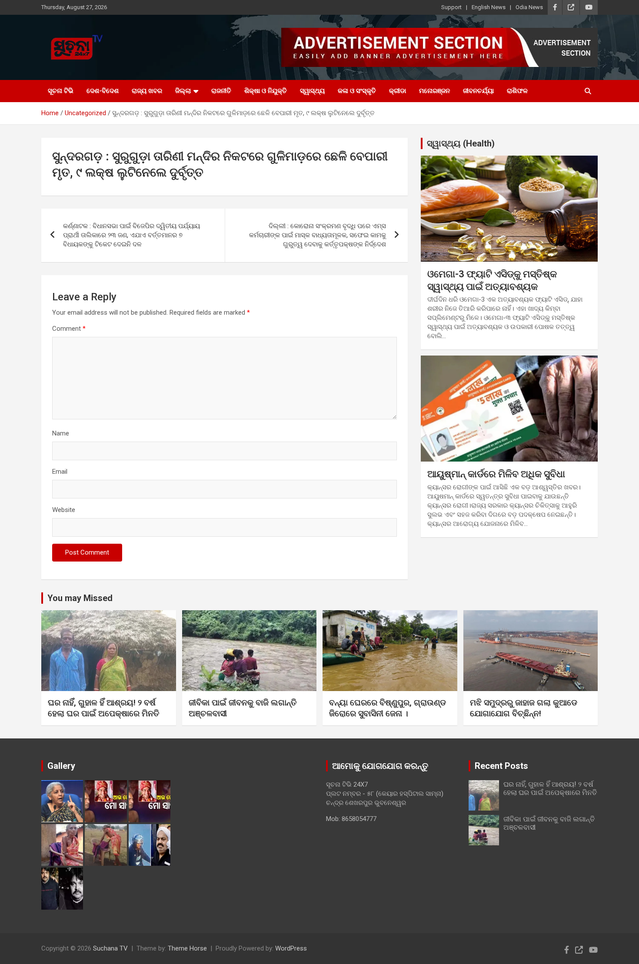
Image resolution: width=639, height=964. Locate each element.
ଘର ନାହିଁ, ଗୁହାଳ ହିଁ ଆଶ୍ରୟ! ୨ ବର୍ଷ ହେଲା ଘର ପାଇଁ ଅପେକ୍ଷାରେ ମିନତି (104, 708)
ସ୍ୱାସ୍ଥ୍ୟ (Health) (461, 143)
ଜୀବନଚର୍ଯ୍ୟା (478, 91)
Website (63, 510)
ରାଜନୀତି (221, 91)
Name (60, 433)
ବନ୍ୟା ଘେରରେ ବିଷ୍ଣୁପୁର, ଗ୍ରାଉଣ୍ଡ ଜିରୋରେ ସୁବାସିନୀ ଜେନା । (387, 708)
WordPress (291, 948)
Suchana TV (110, 948)
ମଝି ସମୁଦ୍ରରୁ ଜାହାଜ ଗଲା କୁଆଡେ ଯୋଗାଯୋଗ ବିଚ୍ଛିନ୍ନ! (523, 708)
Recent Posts (501, 766)
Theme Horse (187, 948)
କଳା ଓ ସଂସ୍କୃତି (357, 91)
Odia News (529, 7)
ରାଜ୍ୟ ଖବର (147, 91)
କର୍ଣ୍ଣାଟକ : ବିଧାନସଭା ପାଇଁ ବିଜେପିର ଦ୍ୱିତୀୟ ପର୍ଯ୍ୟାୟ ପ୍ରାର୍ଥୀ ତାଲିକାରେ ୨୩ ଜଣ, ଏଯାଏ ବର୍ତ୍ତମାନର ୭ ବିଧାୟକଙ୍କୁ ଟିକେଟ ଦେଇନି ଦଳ (131, 235)
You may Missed (80, 598)
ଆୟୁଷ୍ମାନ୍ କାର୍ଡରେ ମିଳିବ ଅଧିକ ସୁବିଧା (496, 474)
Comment (69, 328)
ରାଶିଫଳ (517, 91)
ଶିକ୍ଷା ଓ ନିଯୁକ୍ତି (265, 91)
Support (451, 7)
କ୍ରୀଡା (397, 91)
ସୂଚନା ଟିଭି (60, 91)
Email (59, 471)
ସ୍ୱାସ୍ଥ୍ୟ (312, 91)
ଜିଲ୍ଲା (183, 91)
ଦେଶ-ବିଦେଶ (103, 91)
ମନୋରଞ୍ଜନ (434, 91)
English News (489, 7)
